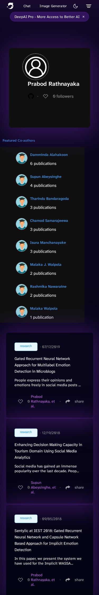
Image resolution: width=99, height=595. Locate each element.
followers (63, 96)
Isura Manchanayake (48, 242)
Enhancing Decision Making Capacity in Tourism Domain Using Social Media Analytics (48, 451)
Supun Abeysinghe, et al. (43, 487)
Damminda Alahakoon (49, 154)
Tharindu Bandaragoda (49, 198)
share (79, 401)
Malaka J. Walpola (46, 264)
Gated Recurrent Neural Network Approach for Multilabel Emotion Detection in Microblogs (42, 365)
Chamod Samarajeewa (49, 220)
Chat (27, 6)
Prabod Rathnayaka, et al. (43, 401)
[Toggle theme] (75, 6)
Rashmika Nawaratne (48, 286)
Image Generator (53, 6)
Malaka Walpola (44, 308)
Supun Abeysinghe (46, 176)
